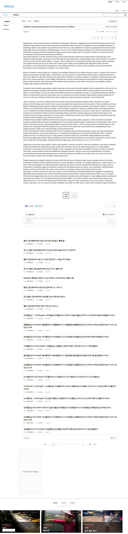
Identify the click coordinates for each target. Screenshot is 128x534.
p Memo (6, 29)
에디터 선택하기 (109, 214)
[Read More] (70, 242)
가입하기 (117, 2)
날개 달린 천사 (90, 530)
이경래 (4, 527)
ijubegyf (26, 32)
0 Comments (6, 526)
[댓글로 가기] (112, 38)
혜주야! (46, 530)
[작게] (101, 38)
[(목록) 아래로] (108, 38)
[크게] (98, 38)
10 (82, 444)
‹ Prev (44, 444)
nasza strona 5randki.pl (92, 140)
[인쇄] (115, 38)
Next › (95, 444)
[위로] (105, 38)
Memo (9, 6)
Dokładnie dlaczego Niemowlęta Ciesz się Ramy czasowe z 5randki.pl (49, 27)
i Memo (6, 25)
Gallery (124, 10)
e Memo (7, 21)
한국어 (124, 2)
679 (90, 444)
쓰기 (114, 438)
